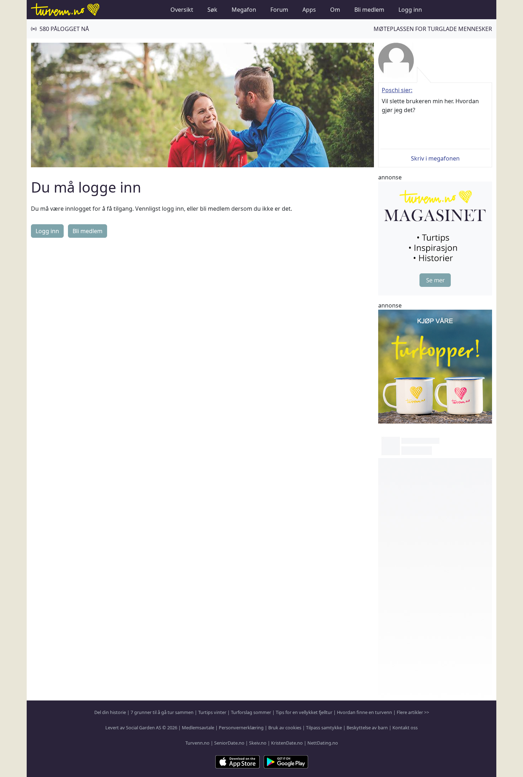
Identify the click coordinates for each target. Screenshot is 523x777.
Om (335, 10)
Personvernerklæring (241, 727)
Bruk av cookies (284, 727)
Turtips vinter (212, 712)
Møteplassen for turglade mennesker (433, 29)
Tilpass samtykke (324, 727)
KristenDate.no (287, 743)
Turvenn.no (197, 743)
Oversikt (181, 10)
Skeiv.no (257, 743)
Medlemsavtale (198, 727)
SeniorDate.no (229, 743)
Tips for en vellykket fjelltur (304, 712)
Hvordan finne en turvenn (364, 712)
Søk (212, 10)
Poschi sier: (397, 90)
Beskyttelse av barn (367, 727)
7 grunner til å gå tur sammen (162, 712)
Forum (279, 10)
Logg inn (410, 10)
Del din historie (110, 712)
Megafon (244, 10)
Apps (309, 10)
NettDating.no (322, 743)
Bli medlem (369, 10)
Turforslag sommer (251, 712)
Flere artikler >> (413, 712)
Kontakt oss (405, 727)
